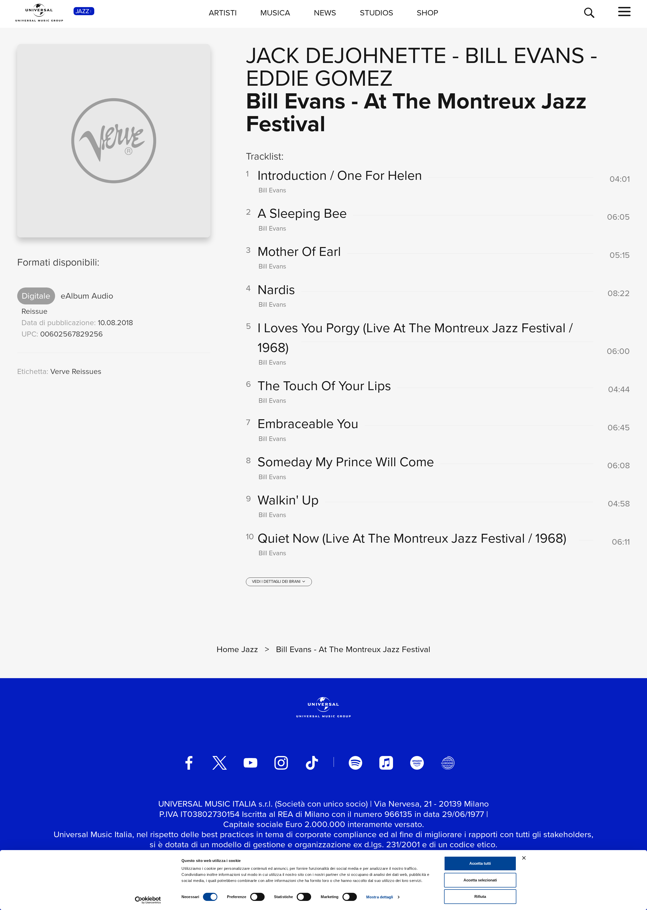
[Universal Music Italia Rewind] (448, 763)
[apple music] (386, 763)
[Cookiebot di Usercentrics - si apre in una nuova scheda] (148, 900)
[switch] (257, 897)
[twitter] (220, 763)
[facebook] (189, 763)
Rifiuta (480, 896)
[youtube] (250, 763)
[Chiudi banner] (524, 858)
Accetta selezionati (480, 880)
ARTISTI (223, 13)
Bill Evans (525, 55)
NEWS (325, 13)
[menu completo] (624, 11)
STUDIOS (376, 13)
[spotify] (355, 763)
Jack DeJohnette (346, 55)
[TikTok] (312, 763)
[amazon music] (417, 763)
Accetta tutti (480, 863)
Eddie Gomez (319, 78)
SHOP (427, 13)
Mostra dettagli (379, 897)
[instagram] (281, 763)
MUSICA (275, 13)
